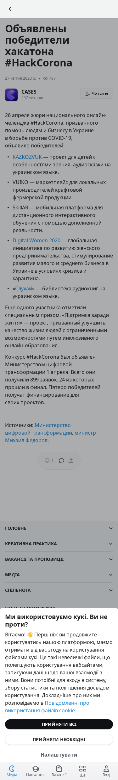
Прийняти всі (59, 724)
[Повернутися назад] (10, 9)
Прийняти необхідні (59, 739)
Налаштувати (59, 754)
